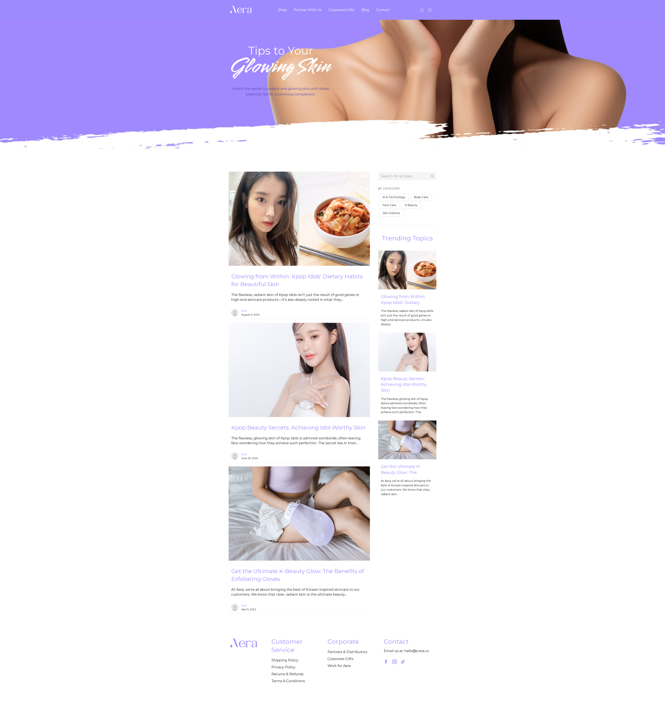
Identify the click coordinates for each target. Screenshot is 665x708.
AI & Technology (394, 197)
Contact (383, 10)
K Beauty (411, 205)
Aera (244, 310)
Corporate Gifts (341, 10)
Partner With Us (308, 10)
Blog (365, 10)
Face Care (389, 205)
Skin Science (391, 213)
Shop (282, 10)
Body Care (421, 197)
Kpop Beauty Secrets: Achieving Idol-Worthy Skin (298, 427)
